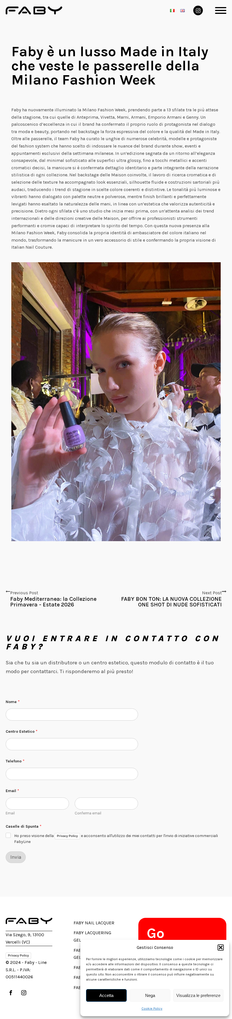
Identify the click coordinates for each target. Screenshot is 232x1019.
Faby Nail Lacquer (94, 922)
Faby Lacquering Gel (92, 936)
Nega (150, 995)
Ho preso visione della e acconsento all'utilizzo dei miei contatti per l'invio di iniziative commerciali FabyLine (116, 838)
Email (10, 813)
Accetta (106, 995)
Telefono (15, 761)
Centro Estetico (22, 731)
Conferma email (88, 813)
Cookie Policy (151, 1009)
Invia (15, 857)
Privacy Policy (67, 836)
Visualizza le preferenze (198, 995)
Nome (13, 701)
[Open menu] (220, 10)
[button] (221, 947)
